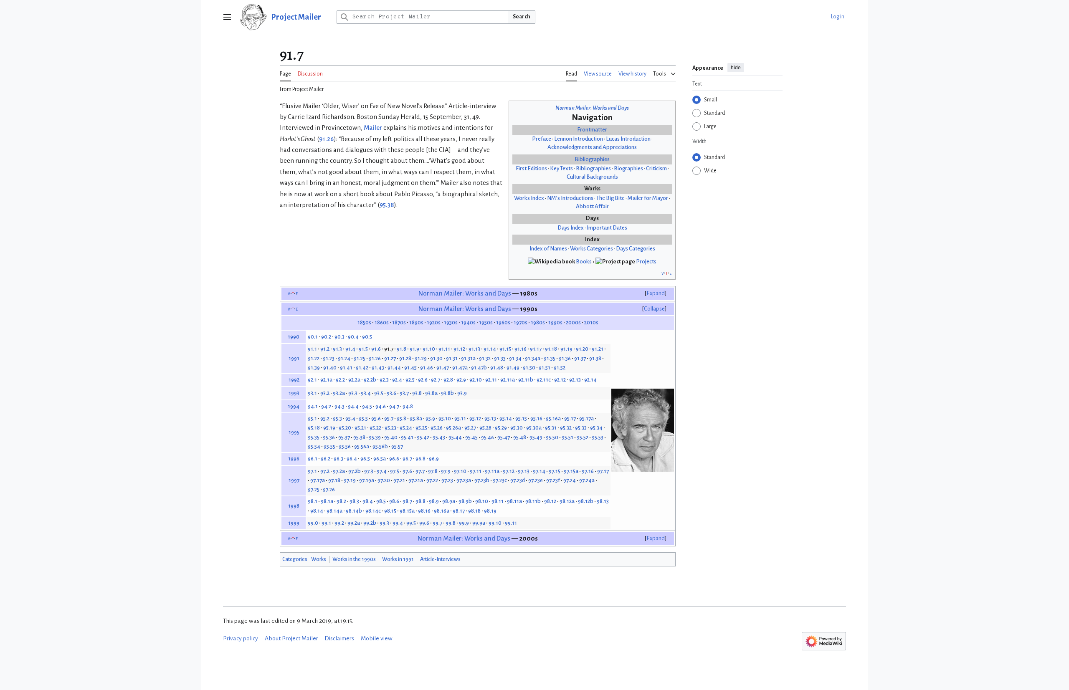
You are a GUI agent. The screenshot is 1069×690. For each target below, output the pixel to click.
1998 (293, 506)
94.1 (313, 406)
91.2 (324, 349)
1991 (294, 358)
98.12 (550, 501)
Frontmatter (592, 129)
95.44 (455, 437)
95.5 (363, 418)
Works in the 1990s (354, 559)
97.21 (399, 480)
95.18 (314, 428)
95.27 (470, 428)
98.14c (373, 511)
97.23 (447, 480)
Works (318, 559)
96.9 (434, 458)
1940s (468, 322)
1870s (399, 322)
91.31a (468, 358)
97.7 (420, 471)
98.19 (490, 511)
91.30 (436, 358)
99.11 (511, 523)
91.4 (350, 349)
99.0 (313, 523)
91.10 (429, 349)
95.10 (444, 418)
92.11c (544, 380)
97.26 (329, 489)
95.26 (437, 428)
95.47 (503, 437)
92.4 (397, 380)
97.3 (368, 471)
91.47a (460, 367)
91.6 (376, 349)
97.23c (500, 480)
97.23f (553, 480)
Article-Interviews (440, 559)
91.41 (346, 367)
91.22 (313, 358)
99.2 (339, 523)
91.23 (328, 358)
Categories (294, 559)
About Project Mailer (291, 638)
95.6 (376, 418)
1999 (293, 523)
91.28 (405, 358)
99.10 (495, 523)
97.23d (517, 480)
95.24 (406, 428)
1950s (486, 322)
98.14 (316, 511)
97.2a (339, 471)
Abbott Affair (592, 206)
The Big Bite (610, 198)
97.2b (354, 471)
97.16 (588, 471)
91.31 (452, 358)
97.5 (394, 471)
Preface (541, 139)
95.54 (314, 446)
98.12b (585, 501)
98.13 (603, 501)
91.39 (314, 367)
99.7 (437, 523)
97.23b (481, 480)
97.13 (523, 471)
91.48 (496, 367)
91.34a (532, 358)
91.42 (362, 367)
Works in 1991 (398, 559)
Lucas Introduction (628, 139)
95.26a (453, 428)
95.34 (596, 428)
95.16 (536, 418)
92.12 (560, 380)
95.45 (471, 437)
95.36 (329, 437)
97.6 (407, 471)
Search (521, 17)
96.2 (325, 458)
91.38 (595, 358)
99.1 (326, 523)
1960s (503, 322)
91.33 (500, 358)
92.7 (435, 380)
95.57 (397, 446)
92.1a (326, 380)
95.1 (312, 418)
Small (710, 100)
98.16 (424, 511)
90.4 (353, 337)
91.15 (505, 349)
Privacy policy (240, 638)
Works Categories (591, 248)
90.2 (326, 337)
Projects (646, 261)
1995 (294, 432)
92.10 (475, 380)
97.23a (463, 480)
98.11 (497, 501)
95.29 (501, 428)
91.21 (597, 349)
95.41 (407, 437)
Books (584, 261)
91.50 (529, 367)
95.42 (423, 437)
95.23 (390, 428)
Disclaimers (339, 638)
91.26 (326, 139)
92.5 (410, 380)
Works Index (529, 198)
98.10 (481, 501)
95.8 (401, 418)
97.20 (383, 480)
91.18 (551, 349)
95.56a (361, 446)
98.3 (354, 501)
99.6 (424, 523)
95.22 (375, 428)
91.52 (559, 367)
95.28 (485, 428)
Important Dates (607, 228)
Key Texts (561, 168)
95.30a (534, 428)
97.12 (508, 471)
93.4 (366, 393)
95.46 (487, 437)
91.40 (330, 367)
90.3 (339, 337)
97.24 (569, 480)
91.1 (312, 349)
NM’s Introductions (570, 198)
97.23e (535, 480)
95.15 (521, 418)
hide (736, 68)
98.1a (327, 501)
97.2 (324, 471)
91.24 (344, 358)
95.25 (421, 428)
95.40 (391, 437)
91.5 (363, 349)
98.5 (381, 501)
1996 (293, 458)
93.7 (404, 393)
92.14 (590, 380)
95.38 (387, 205)
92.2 (340, 380)
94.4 (353, 406)
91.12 (459, 349)
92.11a (507, 380)
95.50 (552, 437)
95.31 (551, 428)
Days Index (570, 228)
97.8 (433, 471)
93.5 (378, 393)
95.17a (586, 418)
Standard (714, 113)
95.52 (582, 437)
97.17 (603, 471)
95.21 (360, 428)
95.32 (566, 428)
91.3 (337, 349)
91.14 (490, 349)
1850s (364, 322)
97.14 (539, 471)
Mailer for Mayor (648, 198)
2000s (573, 322)
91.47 (442, 367)
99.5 (411, 523)
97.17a (317, 480)
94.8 (408, 406)
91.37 (580, 358)
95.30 (516, 428)
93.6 (391, 393)
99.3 (384, 523)
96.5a (379, 458)
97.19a (366, 480)
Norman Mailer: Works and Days (592, 108)
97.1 (312, 471)
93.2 (324, 393)
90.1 (313, 337)
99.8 (451, 523)
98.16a (441, 511)
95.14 (505, 418)
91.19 (566, 349)
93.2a (339, 393)
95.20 (345, 428)
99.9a (478, 523)
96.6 (394, 458)
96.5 (365, 458)
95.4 (350, 418)
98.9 (434, 501)
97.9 (446, 471)
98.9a (448, 501)
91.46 (426, 367)
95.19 (329, 428)
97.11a (492, 471)
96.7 (407, 458)
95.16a (553, 418)
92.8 (448, 380)
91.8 (401, 349)
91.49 (513, 367)
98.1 (312, 501)
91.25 (359, 358)
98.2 (341, 501)
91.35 (549, 358)
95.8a (416, 418)
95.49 (535, 437)
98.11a (514, 501)
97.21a (415, 480)
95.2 (324, 418)
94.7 (394, 406)
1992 (294, 380)
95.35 (313, 437)
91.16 (520, 349)
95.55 (329, 446)
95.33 (581, 428)
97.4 (382, 471)
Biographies (628, 168)
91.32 (485, 358)
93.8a (431, 393)
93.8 (417, 393)
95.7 (388, 418)
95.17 (570, 418)
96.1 (312, 458)
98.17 (459, 511)
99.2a (353, 523)
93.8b (447, 393)
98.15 (390, 511)
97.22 (432, 480)
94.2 (326, 406)
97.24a (587, 480)
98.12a (567, 501)
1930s (451, 322)
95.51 (567, 437)
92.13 (575, 380)
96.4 (352, 458)
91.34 (515, 358)
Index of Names (548, 248)
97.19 (350, 480)
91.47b (479, 367)
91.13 (474, 349)
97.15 (554, 471)
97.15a (571, 471)
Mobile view (377, 638)
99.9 (464, 523)
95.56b (380, 446)
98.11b (533, 501)
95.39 (375, 437)
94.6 (380, 406)
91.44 (394, 367)
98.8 (420, 501)
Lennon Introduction (578, 139)
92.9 (461, 380)
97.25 (313, 489)
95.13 (490, 418)
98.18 (474, 511)
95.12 (475, 418)
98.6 (394, 501)
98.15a (407, 511)
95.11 (460, 418)
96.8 (420, 458)
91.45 (410, 367)
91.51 (544, 367)
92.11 (491, 380)
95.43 (439, 437)
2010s (591, 322)
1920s (434, 322)
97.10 (460, 471)
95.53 (597, 437)
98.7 (407, 501)
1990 (293, 337)
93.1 (312, 393)
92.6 (423, 380)
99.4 (398, 523)
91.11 (444, 349)
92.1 (312, 380)
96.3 (338, 458)
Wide (710, 171)
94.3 (339, 406)
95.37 (344, 437)
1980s (538, 322)
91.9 (414, 349)
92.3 (384, 380)
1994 (293, 406)
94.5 (367, 406)
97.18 (334, 480)
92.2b (370, 380)
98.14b (354, 511)
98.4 (367, 501)
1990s (555, 322)
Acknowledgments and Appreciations (592, 147)
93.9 (462, 393)
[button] (227, 17)
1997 (294, 480)
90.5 (367, 337)
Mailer (373, 127)
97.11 (475, 471)
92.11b (525, 380)
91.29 (421, 358)
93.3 (352, 393)
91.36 (565, 358)
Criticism (656, 168)
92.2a (354, 380)
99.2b (369, 523)
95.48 (519, 437)
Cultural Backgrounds (592, 177)
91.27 (390, 358)
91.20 (582, 349)
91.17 (536, 349)
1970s (520, 322)
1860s (382, 322)
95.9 (430, 418)
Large (710, 126)
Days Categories (635, 248)
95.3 (337, 418)
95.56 (345, 446)
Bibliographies (592, 159)
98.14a (334, 511)
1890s (416, 322)
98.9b (465, 501)
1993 (294, 393)
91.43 (378, 367)
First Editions (531, 168)
